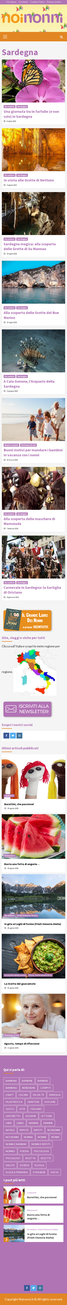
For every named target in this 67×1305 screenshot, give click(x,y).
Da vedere (9, 106)
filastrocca (14, 1101)
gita (22, 1108)
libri (9, 1122)
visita (55, 1172)
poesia (24, 1151)
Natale (10, 1130)
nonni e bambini (16, 1144)
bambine (27, 1080)
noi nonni (12, 1137)
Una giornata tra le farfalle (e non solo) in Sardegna (31, 114)
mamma (33, 1122)
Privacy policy (54, 1)
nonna (28, 1137)
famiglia (54, 1094)
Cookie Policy (37, 1)
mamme (48, 1122)
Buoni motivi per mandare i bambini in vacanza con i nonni (33, 452)
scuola (39, 1165)
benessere (28, 1087)
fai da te (38, 1094)
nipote (24, 1130)
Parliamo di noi (28, 445)
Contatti (23, 1)
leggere (30, 1115)
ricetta (30, 1158)
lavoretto (13, 1115)
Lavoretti (9, 795)
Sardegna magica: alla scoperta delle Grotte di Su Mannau (30, 246)
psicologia (41, 1151)
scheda (24, 1165)
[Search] (61, 37)
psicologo (13, 1158)
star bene (39, 1172)
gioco (10, 1108)
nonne (42, 1137)
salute (10, 1165)
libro (20, 1122)
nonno (10, 1151)
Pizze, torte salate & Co (40, 975)
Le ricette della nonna (15, 975)
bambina (11, 1080)
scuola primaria (17, 1172)
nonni (55, 1137)
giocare (49, 1101)
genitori (33, 1101)
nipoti (38, 1130)
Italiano (36, 1108)
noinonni (53, 1130)
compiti (45, 1087)
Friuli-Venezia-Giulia (27, 915)
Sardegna (22, 106)
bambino (11, 1087)
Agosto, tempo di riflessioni (21, 1043)
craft (10, 1094)
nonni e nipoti (41, 1144)
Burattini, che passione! (19, 804)
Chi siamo (11, 1)
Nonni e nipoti (11, 445)
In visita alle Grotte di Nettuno (29, 180)
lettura (46, 1115)
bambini (43, 1080)
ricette (46, 1158)
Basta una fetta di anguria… (22, 864)
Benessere (9, 855)
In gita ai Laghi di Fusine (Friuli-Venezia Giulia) (32, 924)
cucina (23, 1094)
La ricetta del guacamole (20, 983)
